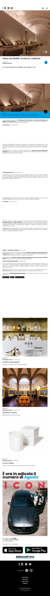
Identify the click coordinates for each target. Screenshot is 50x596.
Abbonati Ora (25, 557)
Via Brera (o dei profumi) (10, 362)
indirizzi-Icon (6, 277)
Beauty (6, 358)
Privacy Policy (25, 577)
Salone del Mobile (20, 277)
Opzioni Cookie (25, 581)
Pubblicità (25, 583)
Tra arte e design (8, 463)
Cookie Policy (25, 579)
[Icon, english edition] (43, 8)
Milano (12, 277)
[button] (45, 52)
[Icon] (7, 8)
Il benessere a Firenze (9, 413)
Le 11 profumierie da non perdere (17, 273)
